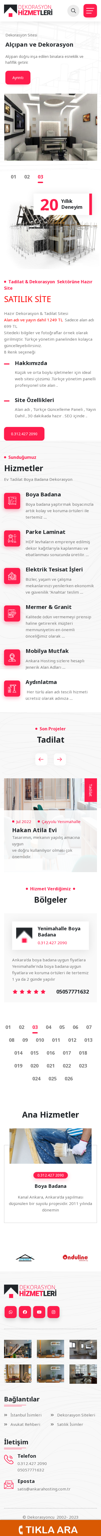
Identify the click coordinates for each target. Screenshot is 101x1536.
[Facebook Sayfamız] (25, 1312)
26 (70, 1078)
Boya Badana (50, 1186)
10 (41, 1040)
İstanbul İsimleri (26, 1415)
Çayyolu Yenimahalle (61, 821)
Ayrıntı (17, 77)
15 (36, 1053)
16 (52, 1053)
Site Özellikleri (34, 400)
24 (37, 1078)
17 (68, 1053)
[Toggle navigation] (90, 10)
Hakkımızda (31, 363)
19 (19, 1065)
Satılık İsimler (70, 1424)
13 (89, 1040)
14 (19, 1053)
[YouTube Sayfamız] (39, 1312)
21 (52, 1065)
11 (57, 1040)
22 (68, 1065)
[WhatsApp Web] (11, 1312)
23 (84, 1065)
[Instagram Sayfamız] (53, 1312)
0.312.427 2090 (24, 433)
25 (54, 1078)
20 (36, 1065)
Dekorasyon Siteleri (76, 1415)
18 (84, 1053)
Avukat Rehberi (25, 1424)
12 (73, 1040)
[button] (41, 759)
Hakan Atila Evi (34, 830)
